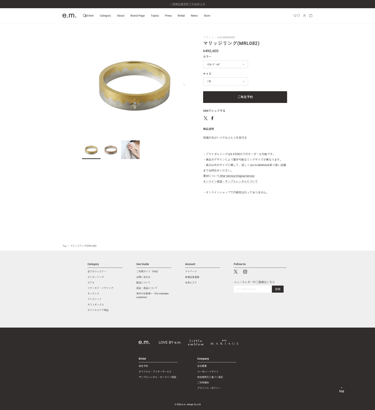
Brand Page (137, 15)
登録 (277, 289)
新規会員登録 (192, 277)
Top (64, 245)
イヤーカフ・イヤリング (100, 288)
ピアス (91, 282)
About (120, 15)
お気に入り (191, 282)
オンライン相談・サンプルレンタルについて (230, 181)
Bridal (181, 15)
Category (105, 15)
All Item (89, 15)
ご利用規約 (203, 382)
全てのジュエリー (97, 271)
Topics (155, 15)
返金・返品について (146, 288)
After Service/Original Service (237, 176)
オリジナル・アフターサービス (155, 371)
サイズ (207, 73)
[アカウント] (304, 15)
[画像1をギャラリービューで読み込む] (135, 84)
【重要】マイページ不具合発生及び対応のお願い (187, 4)
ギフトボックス (96, 304)
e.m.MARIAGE (226, 37)
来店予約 (143, 366)
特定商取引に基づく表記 (210, 377)
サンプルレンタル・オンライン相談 (157, 377)
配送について (143, 282)
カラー (207, 56)
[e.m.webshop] (69, 16)
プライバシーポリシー (209, 388)
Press (168, 15)
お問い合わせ (143, 277)
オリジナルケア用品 (98, 310)
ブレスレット (95, 299)
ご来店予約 (245, 97)
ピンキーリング (96, 277)
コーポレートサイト (207, 371)
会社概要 (202, 366)
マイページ (191, 271)
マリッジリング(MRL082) (83, 245)
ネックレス (93, 293)
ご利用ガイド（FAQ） (148, 271)
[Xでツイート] (206, 118)
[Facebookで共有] (212, 118)
